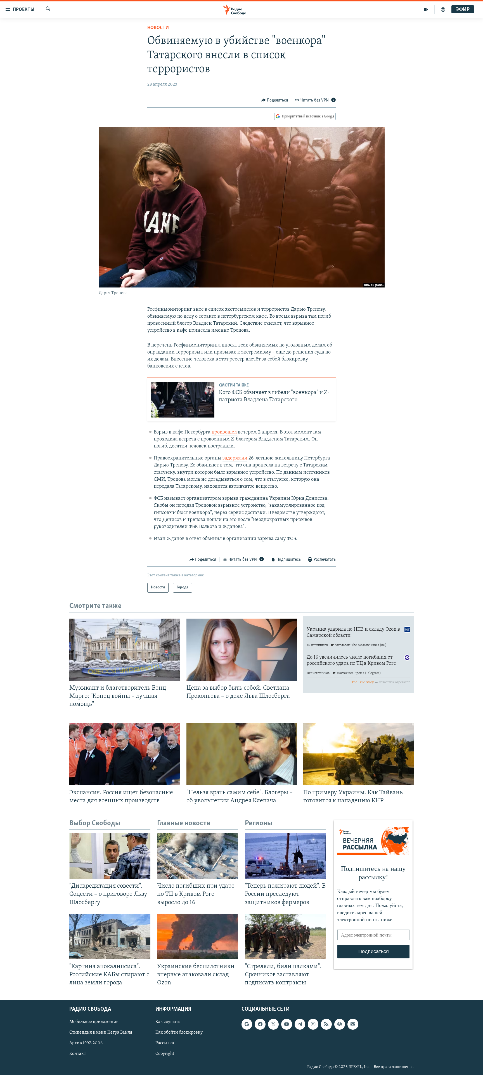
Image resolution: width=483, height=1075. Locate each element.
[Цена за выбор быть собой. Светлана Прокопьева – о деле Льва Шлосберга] (241, 650)
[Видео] (426, 9)
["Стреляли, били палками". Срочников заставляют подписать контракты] (285, 936)
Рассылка (164, 1043)
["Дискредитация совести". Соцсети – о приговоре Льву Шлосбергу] (109, 856)
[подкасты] (443, 9)
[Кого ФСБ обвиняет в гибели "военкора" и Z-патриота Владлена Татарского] (182, 400)
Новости (158, 27)
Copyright (164, 1054)
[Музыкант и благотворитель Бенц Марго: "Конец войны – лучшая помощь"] (124, 650)
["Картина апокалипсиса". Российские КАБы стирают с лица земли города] (109, 936)
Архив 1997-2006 (86, 1043)
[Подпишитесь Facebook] (260, 1024)
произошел (224, 432)
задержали (234, 458)
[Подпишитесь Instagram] (313, 1024)
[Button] (274, 100)
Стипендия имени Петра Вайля (100, 1033)
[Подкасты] (339, 1024)
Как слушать (167, 1022)
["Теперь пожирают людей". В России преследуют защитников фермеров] (285, 856)
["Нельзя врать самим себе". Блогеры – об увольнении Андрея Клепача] (241, 754)
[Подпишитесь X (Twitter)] (273, 1024)
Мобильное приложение (94, 1022)
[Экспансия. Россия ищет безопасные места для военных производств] (124, 754)
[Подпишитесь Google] (247, 1024)
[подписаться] (352, 1024)
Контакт (77, 1054)
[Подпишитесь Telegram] (300, 1024)
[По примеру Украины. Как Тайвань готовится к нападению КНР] (358, 754)
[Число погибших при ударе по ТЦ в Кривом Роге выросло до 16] (197, 856)
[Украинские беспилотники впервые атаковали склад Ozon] (197, 936)
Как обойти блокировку (179, 1033)
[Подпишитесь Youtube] (286, 1024)
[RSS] (326, 1024)
